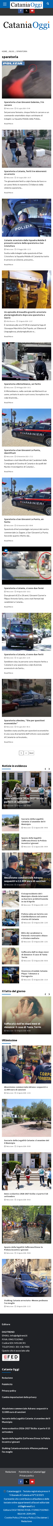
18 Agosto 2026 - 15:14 (41, 980)
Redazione (9, 108)
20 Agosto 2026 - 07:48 (23, 806)
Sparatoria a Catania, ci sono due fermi (24, 588)
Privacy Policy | (28, 1517)
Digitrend (25, 1506)
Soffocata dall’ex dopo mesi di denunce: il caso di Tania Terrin (35, 955)
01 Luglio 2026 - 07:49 (23, 108)
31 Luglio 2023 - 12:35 (23, 658)
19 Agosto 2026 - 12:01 (41, 942)
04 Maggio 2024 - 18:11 (24, 388)
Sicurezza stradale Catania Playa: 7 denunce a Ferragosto (34, 974)
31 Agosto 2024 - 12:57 (25, 321)
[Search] (48, 3)
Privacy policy (9, 1390)
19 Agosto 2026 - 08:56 (41, 961)
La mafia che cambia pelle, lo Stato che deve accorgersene (25, 1025)
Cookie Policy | (12, 1517)
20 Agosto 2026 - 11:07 (41, 905)
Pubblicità (7, 1384)
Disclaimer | (42, 1517)
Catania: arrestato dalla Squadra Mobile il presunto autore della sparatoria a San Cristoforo (25, 243)
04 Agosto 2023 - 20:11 (23, 592)
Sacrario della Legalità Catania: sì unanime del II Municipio (33, 821)
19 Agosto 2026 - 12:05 (41, 923)
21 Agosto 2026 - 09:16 (23, 1200)
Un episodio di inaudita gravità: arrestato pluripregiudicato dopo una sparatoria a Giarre (25, 315)
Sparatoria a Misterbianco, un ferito (22, 384)
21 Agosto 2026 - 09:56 (41, 828)
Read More (8, 124)
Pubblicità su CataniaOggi (32, 1471)
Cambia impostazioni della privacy (19, 1397)
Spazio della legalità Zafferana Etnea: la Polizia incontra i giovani (34, 840)
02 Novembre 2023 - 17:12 (25, 457)
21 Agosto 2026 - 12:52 (23, 885)
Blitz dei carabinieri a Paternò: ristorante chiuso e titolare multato (34, 936)
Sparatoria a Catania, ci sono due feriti (23, 654)
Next (31, 753)
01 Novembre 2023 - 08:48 (25, 526)
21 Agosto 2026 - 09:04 (41, 847)
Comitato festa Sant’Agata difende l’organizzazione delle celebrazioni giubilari (25, 798)
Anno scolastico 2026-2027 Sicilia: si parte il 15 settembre (26, 1430)
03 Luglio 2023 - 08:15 (23, 727)
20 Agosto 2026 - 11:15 (23, 1306)
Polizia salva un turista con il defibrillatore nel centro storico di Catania (34, 917)
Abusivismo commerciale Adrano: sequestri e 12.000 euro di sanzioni (25, 879)
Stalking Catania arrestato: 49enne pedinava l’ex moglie (25, 1450)
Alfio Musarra (10, 321)
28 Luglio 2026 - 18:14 (25, 1031)
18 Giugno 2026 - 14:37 (24, 178)
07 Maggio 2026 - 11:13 (24, 249)
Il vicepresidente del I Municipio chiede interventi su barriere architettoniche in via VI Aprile (34, 897)
